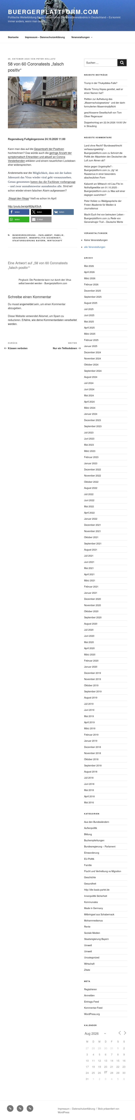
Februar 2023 (91, 457)
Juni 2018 (89, 784)
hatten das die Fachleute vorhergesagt (52, 181)
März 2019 (89, 728)
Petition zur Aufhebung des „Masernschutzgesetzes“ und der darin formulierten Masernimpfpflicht (104, 102)
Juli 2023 (89, 432)
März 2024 (89, 407)
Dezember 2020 (92, 598)
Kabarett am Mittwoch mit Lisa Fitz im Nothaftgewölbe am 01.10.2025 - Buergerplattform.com (103, 187)
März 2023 (89, 451)
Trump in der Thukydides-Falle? (100, 83)
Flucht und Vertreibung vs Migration (102, 871)
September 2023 (93, 426)
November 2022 (92, 475)
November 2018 (92, 753)
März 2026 (89, 278)
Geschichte (90, 877)
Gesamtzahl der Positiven (49, 149)
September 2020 (93, 617)
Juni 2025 (89, 315)
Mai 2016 (89, 802)
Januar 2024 (90, 413)
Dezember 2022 (92, 469)
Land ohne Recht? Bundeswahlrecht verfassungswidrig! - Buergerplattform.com (103, 149)
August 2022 (90, 487)
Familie (59, 235)
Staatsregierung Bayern (29, 240)
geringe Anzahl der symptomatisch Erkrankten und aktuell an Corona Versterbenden (40, 157)
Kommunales (91, 902)
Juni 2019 (89, 709)
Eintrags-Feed (91, 1001)
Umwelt (88, 945)
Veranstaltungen (80, 37)
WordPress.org (92, 1014)
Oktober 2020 (91, 611)
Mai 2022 (89, 506)
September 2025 (93, 296)
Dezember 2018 (92, 747)
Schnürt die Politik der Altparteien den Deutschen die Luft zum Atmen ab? (105, 156)
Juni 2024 (89, 389)
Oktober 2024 (91, 364)
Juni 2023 (89, 438)
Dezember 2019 (92, 673)
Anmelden (89, 995)
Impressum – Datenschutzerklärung (45, 37)
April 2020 (89, 648)
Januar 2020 (90, 666)
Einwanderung (91, 852)
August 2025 (90, 302)
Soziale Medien (92, 932)
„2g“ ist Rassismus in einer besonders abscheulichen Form (101, 173)
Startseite (13, 37)
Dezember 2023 (92, 420)
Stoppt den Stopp (19, 198)
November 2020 (92, 605)
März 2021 (89, 580)
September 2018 (93, 765)
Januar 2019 (90, 740)
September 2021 (93, 543)
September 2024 (93, 370)
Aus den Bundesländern (96, 821)
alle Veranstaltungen (94, 247)
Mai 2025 (89, 321)
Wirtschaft (55, 240)
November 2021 (92, 531)
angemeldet (26, 304)
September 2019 (93, 691)
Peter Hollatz (46, 59)
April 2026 (89, 272)
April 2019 (89, 722)
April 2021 (89, 574)
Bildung (88, 834)
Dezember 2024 (92, 352)
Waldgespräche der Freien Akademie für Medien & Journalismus (103, 204)
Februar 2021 (91, 586)
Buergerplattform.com (53, 11)
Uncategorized (91, 957)
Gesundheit (20, 238)
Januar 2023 (90, 463)
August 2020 (90, 623)
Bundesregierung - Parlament (33, 235)
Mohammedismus (93, 920)
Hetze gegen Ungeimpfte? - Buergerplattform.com (98, 168)
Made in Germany (93, 908)
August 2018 (90, 771)
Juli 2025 (89, 309)
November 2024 (92, 358)
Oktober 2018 (91, 759)
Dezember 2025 (92, 290)
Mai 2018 (89, 790)
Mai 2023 (89, 444)
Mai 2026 (89, 266)
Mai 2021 (89, 568)
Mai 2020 (89, 642)
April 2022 (89, 512)
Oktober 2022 (91, 481)
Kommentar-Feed (93, 1007)
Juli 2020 (89, 629)
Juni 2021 (89, 562)
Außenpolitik (90, 828)
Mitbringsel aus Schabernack (99, 914)
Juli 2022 (89, 494)
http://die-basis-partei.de (96, 889)
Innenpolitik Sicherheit (45, 238)
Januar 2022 (90, 518)
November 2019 (92, 679)
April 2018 (89, 796)
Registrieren (90, 989)
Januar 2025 (90, 346)
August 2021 (90, 549)
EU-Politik (89, 858)
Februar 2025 (91, 340)
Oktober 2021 (91, 537)
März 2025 (89, 333)
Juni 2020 (89, 635)
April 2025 (89, 327)
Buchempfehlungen (94, 840)
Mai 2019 (89, 716)
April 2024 (89, 401)
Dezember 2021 (92, 524)
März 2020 (89, 654)
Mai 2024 (89, 395)
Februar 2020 (91, 660)
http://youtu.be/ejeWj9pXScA (24, 206)
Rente (87, 926)
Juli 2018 (89, 777)
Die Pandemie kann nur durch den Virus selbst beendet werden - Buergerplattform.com (45, 281)
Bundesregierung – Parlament (99, 846)
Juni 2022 (89, 500)
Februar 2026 (91, 284)
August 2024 (90, 377)
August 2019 (90, 697)
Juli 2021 (89, 555)
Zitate (87, 969)
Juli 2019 (89, 703)
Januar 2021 (90, 592)
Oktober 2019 (91, 685)
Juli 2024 (89, 383)
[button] (19, 212)
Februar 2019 (91, 734)
